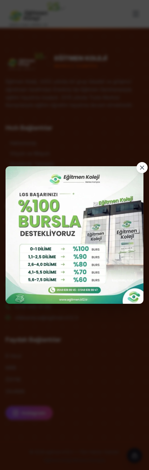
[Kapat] (142, 167)
